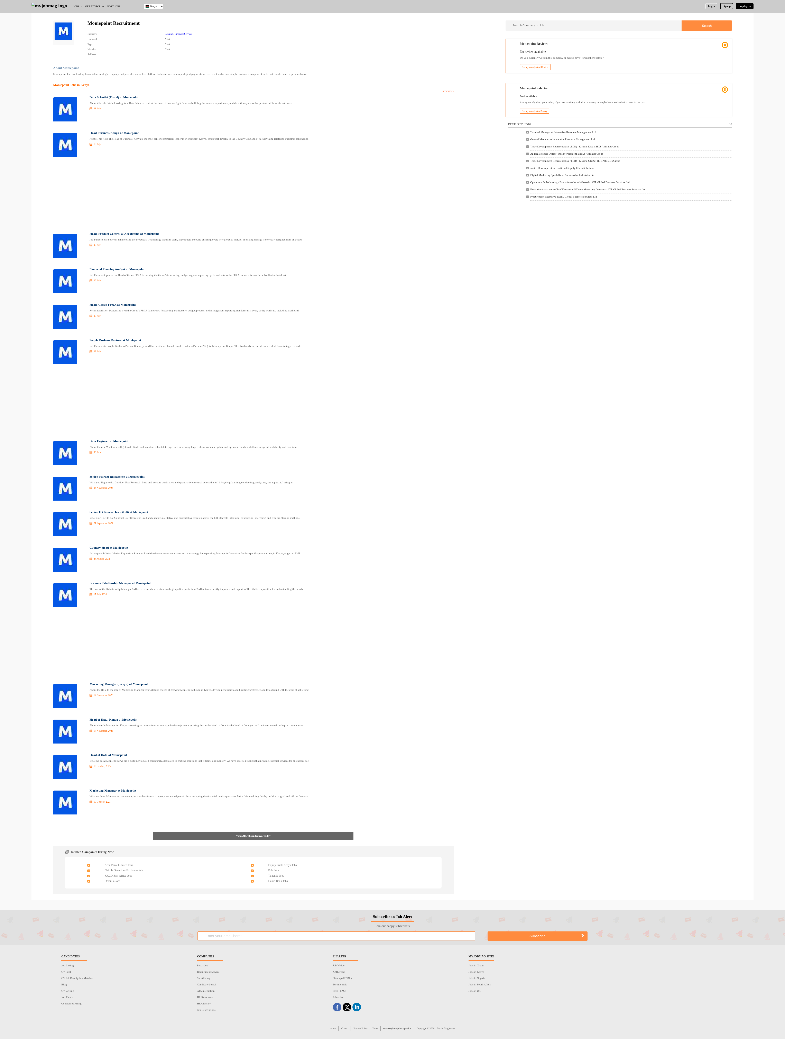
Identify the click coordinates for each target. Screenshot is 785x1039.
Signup (727, 6)
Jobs (76, 6)
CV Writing (67, 990)
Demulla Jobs (112, 881)
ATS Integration (206, 990)
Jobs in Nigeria (477, 978)
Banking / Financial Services (178, 34)
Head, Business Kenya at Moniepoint (114, 133)
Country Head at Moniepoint (109, 547)
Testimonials (340, 984)
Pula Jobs (273, 870)
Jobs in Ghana (476, 965)
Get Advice (93, 6)
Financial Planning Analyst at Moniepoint (117, 269)
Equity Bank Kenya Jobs (282, 865)
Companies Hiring (71, 1003)
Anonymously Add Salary (534, 111)
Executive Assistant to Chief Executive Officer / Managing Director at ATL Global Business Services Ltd (588, 189)
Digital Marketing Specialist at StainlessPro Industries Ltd (562, 175)
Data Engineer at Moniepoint (109, 441)
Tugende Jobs (276, 875)
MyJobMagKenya (446, 1028)
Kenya (153, 6)
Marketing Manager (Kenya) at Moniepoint (119, 684)
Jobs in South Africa (480, 984)
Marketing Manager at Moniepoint (113, 790)
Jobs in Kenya (476, 971)
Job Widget (339, 965)
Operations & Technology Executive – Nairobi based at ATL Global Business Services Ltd (580, 182)
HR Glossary (204, 1003)
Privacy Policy (360, 1028)
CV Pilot (66, 971)
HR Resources (205, 997)
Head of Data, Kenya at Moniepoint (113, 719)
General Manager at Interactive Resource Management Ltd (562, 139)
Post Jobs (113, 6)
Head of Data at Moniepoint (108, 755)
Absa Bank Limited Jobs (119, 865)
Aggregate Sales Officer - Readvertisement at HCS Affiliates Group (566, 153)
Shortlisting (203, 978)
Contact (345, 1028)
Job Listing (67, 965)
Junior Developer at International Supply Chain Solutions (562, 168)
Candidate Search (206, 984)
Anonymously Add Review (535, 67)
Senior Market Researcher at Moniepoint (117, 476)
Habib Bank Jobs (278, 881)
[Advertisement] (253, 194)
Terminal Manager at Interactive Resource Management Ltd (563, 132)
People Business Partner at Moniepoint (115, 340)
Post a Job (202, 965)
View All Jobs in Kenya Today (253, 835)
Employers (744, 6)
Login (711, 6)
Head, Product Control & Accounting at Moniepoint (124, 233)
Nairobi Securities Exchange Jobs (124, 870)
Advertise (338, 997)
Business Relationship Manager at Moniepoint (120, 583)
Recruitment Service (208, 971)
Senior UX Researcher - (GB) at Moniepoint (119, 512)
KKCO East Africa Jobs (118, 875)
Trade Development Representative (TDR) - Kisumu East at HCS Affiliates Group (574, 146)
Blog (64, 984)
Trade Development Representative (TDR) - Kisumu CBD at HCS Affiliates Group (575, 160)
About (333, 1028)
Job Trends (67, 997)
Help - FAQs (339, 990)
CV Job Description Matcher (77, 978)
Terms (375, 1028)
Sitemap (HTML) (342, 978)
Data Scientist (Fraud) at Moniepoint (114, 97)
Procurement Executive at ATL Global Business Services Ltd (563, 196)
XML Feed (339, 971)
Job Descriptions (206, 1009)
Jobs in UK (475, 990)
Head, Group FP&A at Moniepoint (113, 304)
